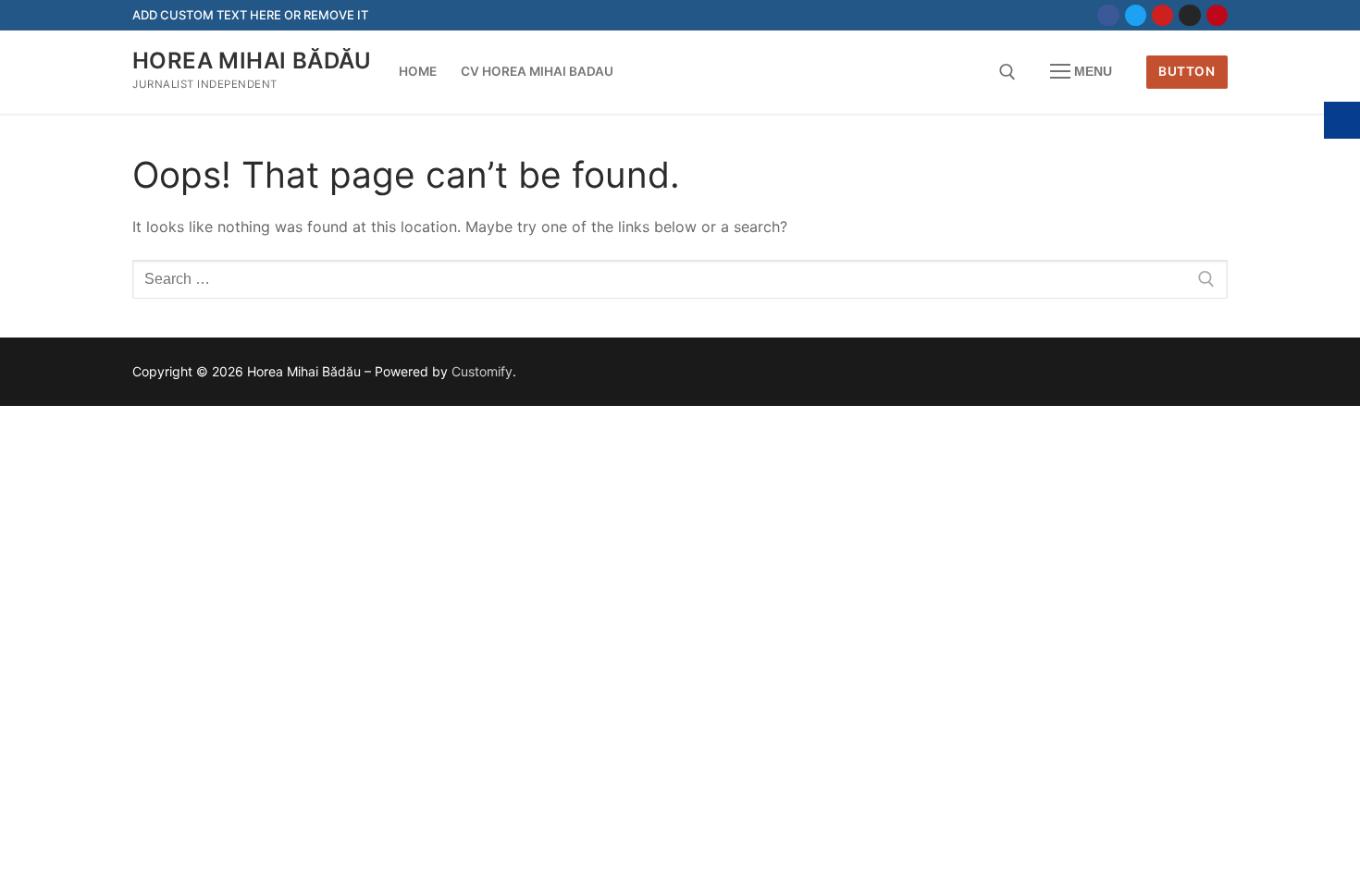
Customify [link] (482, 371)
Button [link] (1186, 71)
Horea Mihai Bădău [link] (252, 60)
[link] (1108, 15)
